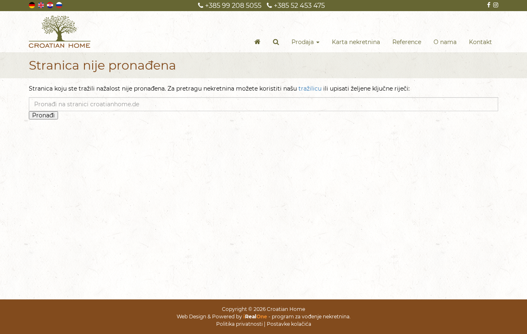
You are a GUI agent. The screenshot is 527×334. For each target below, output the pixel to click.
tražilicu (310, 88)
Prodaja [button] (303, 42)
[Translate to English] (41, 4)
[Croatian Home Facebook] (488, 5)
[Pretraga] (276, 42)
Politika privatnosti (239, 324)
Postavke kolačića (289, 324)
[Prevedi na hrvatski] (50, 4)
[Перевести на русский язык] (59, 4)
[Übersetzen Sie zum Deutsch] (32, 4)
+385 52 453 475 (298, 5)
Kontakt (480, 42)
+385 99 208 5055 (232, 5)
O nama (445, 42)
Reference (406, 42)
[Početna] (257, 42)
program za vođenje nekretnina (311, 316)
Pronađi (43, 115)
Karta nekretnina (356, 42)
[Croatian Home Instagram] (495, 5)
